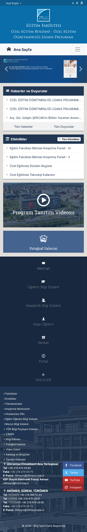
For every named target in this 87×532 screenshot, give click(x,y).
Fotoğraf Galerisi (15, 444)
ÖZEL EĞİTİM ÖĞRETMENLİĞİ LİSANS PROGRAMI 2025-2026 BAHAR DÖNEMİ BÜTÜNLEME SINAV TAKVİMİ (47, 100)
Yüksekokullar (13, 403)
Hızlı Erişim (12, 3)
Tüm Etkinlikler (70, 139)
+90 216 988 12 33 (31, 494)
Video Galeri (12, 449)
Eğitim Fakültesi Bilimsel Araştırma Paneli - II (40, 157)
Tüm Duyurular (64, 126)
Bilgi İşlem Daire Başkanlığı (49, 525)
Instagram (76, 487)
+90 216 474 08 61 (29, 498)
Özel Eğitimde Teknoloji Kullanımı (32, 174)
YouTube (75, 480)
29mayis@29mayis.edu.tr (29, 475)
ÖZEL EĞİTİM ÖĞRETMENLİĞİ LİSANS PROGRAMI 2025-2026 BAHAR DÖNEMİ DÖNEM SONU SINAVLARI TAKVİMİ (47, 109)
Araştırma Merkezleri (17, 408)
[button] (6, 69)
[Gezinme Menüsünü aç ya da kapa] (78, 49)
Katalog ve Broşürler (17, 454)
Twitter (74, 472)
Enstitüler (10, 398)
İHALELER (43, 380)
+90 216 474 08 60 (19, 468)
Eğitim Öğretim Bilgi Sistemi (21, 419)
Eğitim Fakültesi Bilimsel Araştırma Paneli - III (40, 148)
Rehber (43, 343)
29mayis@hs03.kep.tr (16, 483)
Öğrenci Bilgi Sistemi (43, 287)
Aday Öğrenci (43, 324)
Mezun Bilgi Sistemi (17, 424)
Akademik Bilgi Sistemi (43, 305)
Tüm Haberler (23, 126)
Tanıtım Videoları (15, 459)
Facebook (76, 465)
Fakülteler (11, 393)
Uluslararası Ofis (14, 413)
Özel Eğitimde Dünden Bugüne (31, 166)
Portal (43, 361)
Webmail (43, 268)
